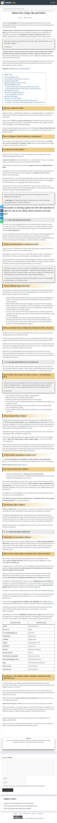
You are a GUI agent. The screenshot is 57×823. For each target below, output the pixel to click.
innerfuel (20, 17)
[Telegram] (1, 218)
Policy (20, 813)
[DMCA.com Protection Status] (17, 818)
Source (9, 441)
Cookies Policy (26, 813)
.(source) (24, 426)
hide (11, 74)
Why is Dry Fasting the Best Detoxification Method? (17, 808)
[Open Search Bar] (48, 2)
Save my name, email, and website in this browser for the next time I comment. (24, 786)
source (31, 450)
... (28, 745)
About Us (34, 813)
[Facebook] (1, 210)
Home (5, 8)
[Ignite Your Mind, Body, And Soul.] (8, 2)
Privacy (16, 813)
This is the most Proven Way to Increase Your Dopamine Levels (20, 806)
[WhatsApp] (1, 221)
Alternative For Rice (20, 464)
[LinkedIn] (1, 214)
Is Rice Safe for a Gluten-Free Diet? (19, 68)
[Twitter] (1, 207)
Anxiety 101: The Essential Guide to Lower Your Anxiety (19, 803)
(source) (25, 294)
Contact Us (40, 813)
